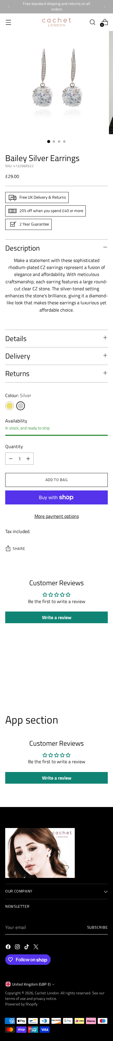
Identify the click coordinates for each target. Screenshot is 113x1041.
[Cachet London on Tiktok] (27, 947)
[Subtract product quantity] (11, 458)
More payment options (56, 516)
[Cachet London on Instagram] (17, 947)
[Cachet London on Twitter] (36, 947)
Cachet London (47, 993)
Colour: (18, 395)
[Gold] (9, 405)
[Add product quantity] (28, 458)
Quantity (14, 446)
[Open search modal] (92, 22)
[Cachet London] (56, 22)
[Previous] (8, 6)
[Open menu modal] (8, 22)
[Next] (104, 6)
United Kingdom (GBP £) (31, 984)
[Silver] (20, 405)
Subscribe (97, 927)
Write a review (56, 617)
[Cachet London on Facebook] (8, 947)
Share (19, 548)
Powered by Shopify (21, 1004)
